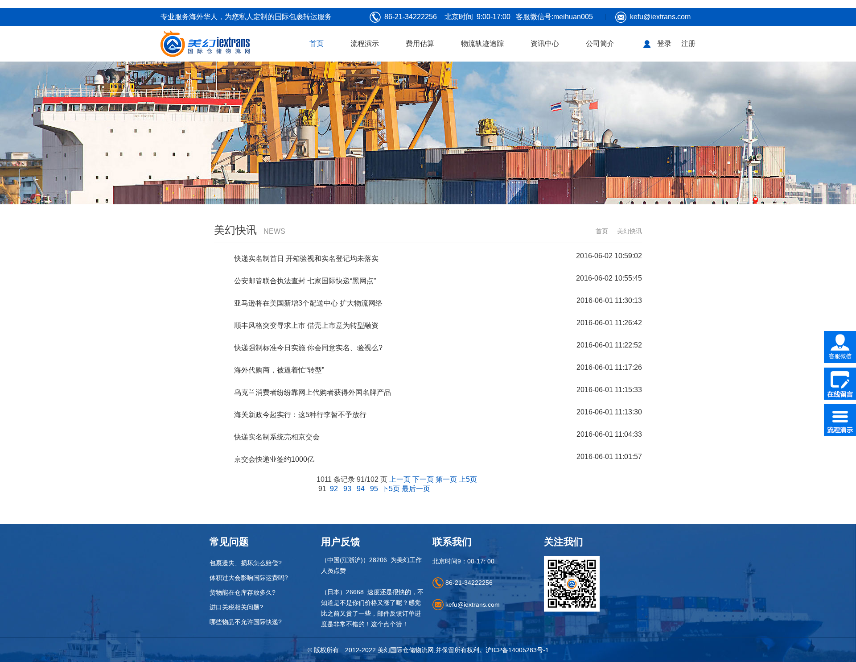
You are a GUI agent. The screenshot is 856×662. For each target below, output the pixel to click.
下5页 (391, 488)
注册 (688, 43)
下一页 (423, 479)
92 (334, 488)
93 (347, 488)
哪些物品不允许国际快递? (246, 621)
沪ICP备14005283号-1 (517, 650)
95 (374, 488)
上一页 (400, 479)
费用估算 (420, 43)
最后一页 (416, 488)
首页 (316, 43)
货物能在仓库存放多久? (243, 592)
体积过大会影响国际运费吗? (249, 577)
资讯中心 (545, 43)
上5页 (468, 479)
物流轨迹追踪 (482, 43)
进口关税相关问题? (236, 607)
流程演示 (364, 43)
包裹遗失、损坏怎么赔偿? (246, 563)
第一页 (446, 479)
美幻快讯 (629, 231)
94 (360, 488)
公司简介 (600, 43)
